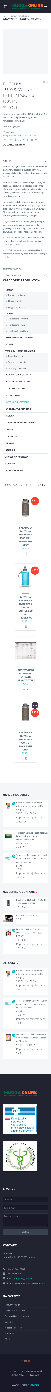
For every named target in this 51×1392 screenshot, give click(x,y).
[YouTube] (29, 1361)
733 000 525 (20, 1268)
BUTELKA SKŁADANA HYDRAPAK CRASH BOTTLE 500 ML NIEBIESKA (25, 607)
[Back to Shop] (44, 82)
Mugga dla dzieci (15, 301)
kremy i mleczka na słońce (20, 422)
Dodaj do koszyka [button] (24, 689)
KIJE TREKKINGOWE (15, 388)
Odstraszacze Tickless (15, 1310)
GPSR (7, 1339)
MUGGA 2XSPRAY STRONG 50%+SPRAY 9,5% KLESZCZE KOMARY (29, 932)
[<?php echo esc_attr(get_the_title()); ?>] (25, 554)
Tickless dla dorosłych (18, 318)
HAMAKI (9, 443)
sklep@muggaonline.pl (24, 1278)
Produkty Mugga (12, 1304)
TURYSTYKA (11, 436)
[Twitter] (20, 139)
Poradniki (9, 1333)
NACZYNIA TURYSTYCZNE (18, 409)
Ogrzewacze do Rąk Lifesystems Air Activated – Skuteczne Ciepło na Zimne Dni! (31, 1037)
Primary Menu (45, 6)
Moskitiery (9, 1322)
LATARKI (9, 429)
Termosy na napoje (17, 362)
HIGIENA (9, 416)
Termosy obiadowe (17, 368)
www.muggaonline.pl (36, 1283)
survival (10, 463)
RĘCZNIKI (10, 450)
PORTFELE (10, 344)
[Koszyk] (5, 6)
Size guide (10, 132)
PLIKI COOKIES (17, 1375)
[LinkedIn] (32, 139)
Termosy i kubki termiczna (17, 1316)
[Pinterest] (24, 139)
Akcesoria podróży (16, 457)
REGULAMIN (35, 1375)
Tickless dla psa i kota (18, 331)
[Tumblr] (28, 139)
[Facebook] (15, 139)
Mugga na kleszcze (17, 307)
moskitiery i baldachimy (19, 337)
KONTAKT (11, 1372)
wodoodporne (14, 470)
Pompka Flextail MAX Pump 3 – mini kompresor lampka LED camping (30, 806)
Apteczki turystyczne (17, 381)
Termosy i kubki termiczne (20, 351)
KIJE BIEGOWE (12, 395)
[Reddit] (36, 139)
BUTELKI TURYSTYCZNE (20, 16)
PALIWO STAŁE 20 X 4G (26, 915)
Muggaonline (33, 1385)
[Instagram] (25, 1361)
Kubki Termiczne (16, 356)
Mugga (9, 290)
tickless (10, 313)
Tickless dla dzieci (16, 324)
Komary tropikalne (17, 295)
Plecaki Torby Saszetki (18, 375)
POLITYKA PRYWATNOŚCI (33, 1372)
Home (5, 16)
